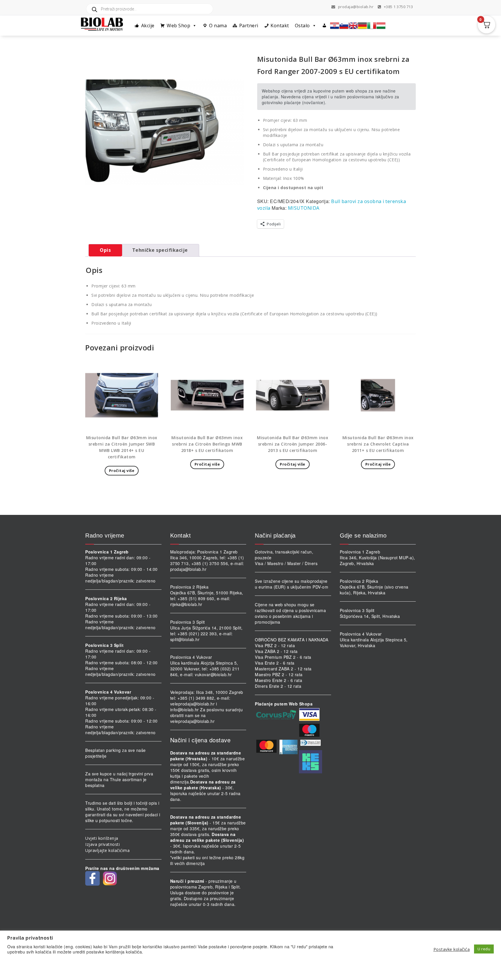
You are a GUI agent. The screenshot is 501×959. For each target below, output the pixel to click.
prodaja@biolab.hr (356, 6)
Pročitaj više (122, 470)
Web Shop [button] (178, 25)
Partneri (248, 25)
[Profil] (324, 25)
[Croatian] (334, 25)
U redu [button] (484, 948)
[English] (353, 25)
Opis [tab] (105, 250)
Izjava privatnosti (102, 844)
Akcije (148, 25)
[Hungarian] (381, 25)
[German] (362, 25)
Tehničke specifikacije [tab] (160, 250)
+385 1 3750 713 (398, 6)
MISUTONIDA (304, 208)
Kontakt (280, 25)
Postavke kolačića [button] (451, 949)
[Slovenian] (343, 25)
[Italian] (371, 25)
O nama (218, 25)
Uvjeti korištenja (101, 838)
